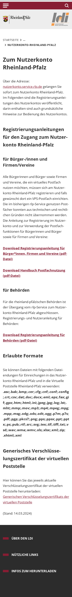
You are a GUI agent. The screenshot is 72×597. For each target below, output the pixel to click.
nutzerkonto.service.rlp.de (22, 86)
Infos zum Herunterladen (34, 571)
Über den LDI (22, 538)
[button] (6, 5)
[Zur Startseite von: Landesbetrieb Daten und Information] (16, 19)
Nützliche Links (25, 555)
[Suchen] (66, 5)
